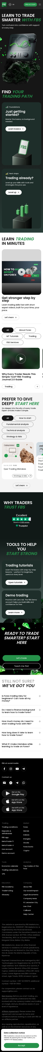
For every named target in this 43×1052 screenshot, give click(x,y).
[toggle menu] (39, 4)
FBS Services (13, 342)
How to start (25, 418)
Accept (21, 1045)
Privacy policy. (18, 1039)
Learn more (14, 612)
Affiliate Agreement (10, 1011)
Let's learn (9, 317)
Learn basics (14, 129)
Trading (32, 336)
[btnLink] (37, 387)
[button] (21, 698)
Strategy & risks (14, 436)
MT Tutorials (12, 336)
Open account (30, 4)
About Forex (25, 330)
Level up (12, 192)
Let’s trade (21, 658)
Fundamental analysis (18, 424)
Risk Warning (7, 996)
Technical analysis (16, 430)
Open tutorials (15, 582)
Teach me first (21, 666)
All (8, 330)
